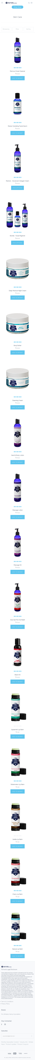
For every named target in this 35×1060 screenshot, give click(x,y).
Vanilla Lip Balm (17, 839)
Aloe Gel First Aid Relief (17, 620)
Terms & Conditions (7, 1001)
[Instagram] (5, 1024)
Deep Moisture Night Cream (17, 290)
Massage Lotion (17, 510)
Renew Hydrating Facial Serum (17, 126)
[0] (31, 3)
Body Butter (17, 345)
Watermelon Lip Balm (17, 784)
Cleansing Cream (17, 400)
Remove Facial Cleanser (17, 71)
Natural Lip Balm (17, 949)
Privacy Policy (5, 1004)
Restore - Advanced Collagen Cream (17, 181)
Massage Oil (17, 565)
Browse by (6, 29)
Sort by (28, 29)
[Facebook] (1, 1024)
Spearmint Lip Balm (17, 729)
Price (17, 29)
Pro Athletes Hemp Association (10, 1014)
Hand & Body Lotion (17, 455)
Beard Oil (17, 675)
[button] (17, 7)
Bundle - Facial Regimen (17, 236)
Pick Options (17, 188)
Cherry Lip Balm (17, 894)
